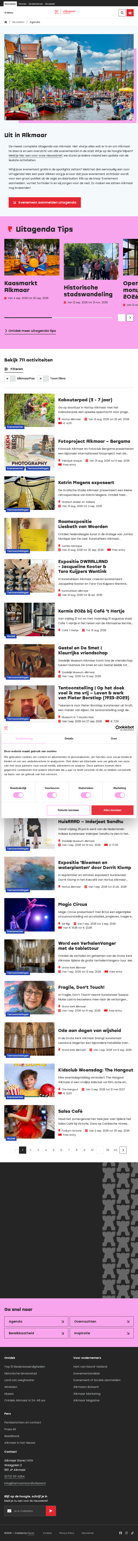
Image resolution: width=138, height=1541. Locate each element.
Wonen (22, 3)
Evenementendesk (86, 1373)
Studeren (50, 3)
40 (115, 1150)
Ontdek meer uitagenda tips (32, 330)
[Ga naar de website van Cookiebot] (118, 728)
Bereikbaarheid (21, 1333)
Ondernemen (36, 3)
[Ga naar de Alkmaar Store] (130, 12)
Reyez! (30, 1533)
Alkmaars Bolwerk (86, 1387)
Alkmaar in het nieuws (19, 1443)
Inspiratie (82, 1333)
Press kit (10, 1429)
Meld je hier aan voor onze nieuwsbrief (35, 155)
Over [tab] (114, 738)
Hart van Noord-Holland (90, 1367)
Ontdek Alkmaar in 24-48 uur (25, 1400)
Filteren (17, 369)
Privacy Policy (66, 1533)
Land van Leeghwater (19, 1380)
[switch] (52, 795)
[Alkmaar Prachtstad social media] (120, 1533)
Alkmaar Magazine (86, 1400)
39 (107, 1150)
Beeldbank (11, 1436)
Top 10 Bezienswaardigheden (24, 1367)
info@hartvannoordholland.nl (25, 1483)
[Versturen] (68, 1285)
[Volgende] (123, 1150)
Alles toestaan (112, 810)
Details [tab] (69, 738)
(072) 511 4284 (14, 1476)
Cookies (47, 1533)
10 (92, 1150)
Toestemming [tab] (24, 738)
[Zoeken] (122, 12)
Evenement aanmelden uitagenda (47, 202)
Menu (9, 12)
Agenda (15, 1321)
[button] (121, 317)
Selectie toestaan (68, 810)
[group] (31, 274)
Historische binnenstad (20, 1373)
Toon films (58, 378)
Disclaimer (88, 1533)
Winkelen (10, 1387)
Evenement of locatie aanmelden (97, 1380)
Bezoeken (10, 3)
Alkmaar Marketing (86, 1394)
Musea (8, 1394)
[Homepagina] (5, 22)
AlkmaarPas (26, 378)
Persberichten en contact (22, 1422)
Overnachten (85, 1321)
